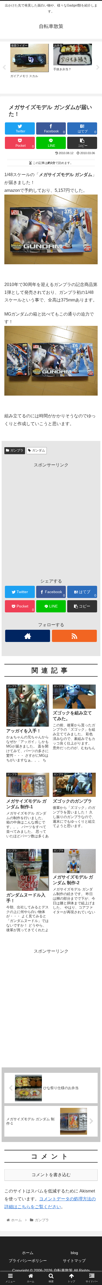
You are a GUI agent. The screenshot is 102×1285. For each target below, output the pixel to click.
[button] (91, 766)
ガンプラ (16, 450)
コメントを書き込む (51, 1174)
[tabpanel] (29, 66)
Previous (4, 67)
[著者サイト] (27, 636)
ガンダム (38, 450)
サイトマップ (74, 1260)
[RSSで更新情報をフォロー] (74, 636)
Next (98, 67)
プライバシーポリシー (28, 1260)
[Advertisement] (51, 520)
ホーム (27, 1253)
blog (74, 1253)
